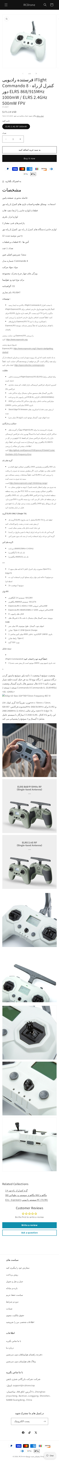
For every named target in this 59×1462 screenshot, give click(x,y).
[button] (6, 5)
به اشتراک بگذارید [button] (13, 181)
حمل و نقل (40, 116)
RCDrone (22, 1456)
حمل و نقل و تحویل (14, 1281)
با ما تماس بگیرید (13, 1341)
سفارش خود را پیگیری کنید (17, 1267)
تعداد (4, 133)
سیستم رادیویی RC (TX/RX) (35, 1199)
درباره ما (10, 1347)
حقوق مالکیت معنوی (15, 1315)
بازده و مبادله (12, 1288)
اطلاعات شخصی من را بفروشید (20, 1322)
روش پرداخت (12, 1274)
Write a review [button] (29, 1225)
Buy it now (29, 158)
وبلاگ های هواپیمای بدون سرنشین (21, 1361)
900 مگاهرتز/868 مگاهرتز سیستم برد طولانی (26, 1195)
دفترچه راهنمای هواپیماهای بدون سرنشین (24, 1354)
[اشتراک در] (44, 1421)
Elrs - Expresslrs (13, 1199)
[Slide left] (23, 73)
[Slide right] (36, 73)
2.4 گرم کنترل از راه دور (16, 1190)
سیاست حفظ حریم (14, 1295)
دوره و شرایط (12, 1301)
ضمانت (9, 1308)
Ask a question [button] (29, 1232)
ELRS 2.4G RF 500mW (16, 126)
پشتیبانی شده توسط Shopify (36, 1456)
